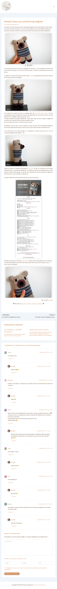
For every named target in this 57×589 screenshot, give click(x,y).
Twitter (29, 303)
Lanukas (31, 75)
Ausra (9, 448)
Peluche (31, 335)
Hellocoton (40, 303)
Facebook (24, 303)
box (13, 334)
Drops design (39, 333)
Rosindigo (10, 380)
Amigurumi (40, 332)
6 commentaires (8, 334)
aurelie (9, 352)
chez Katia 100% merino (41, 113)
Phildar (35, 335)
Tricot (44, 335)
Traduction (39, 335)
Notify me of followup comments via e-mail (15, 558)
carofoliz (13, 366)
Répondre (11, 358)
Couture (6, 335)
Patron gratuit (45, 333)
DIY (13, 335)
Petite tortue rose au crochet (38, 330)
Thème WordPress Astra (39, 585)
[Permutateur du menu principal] (54, 6)
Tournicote (30, 168)
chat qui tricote (25, 260)
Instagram (33, 303)
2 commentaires (33, 332)
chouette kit (22, 334)
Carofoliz (4, 11)
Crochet (10, 335)
